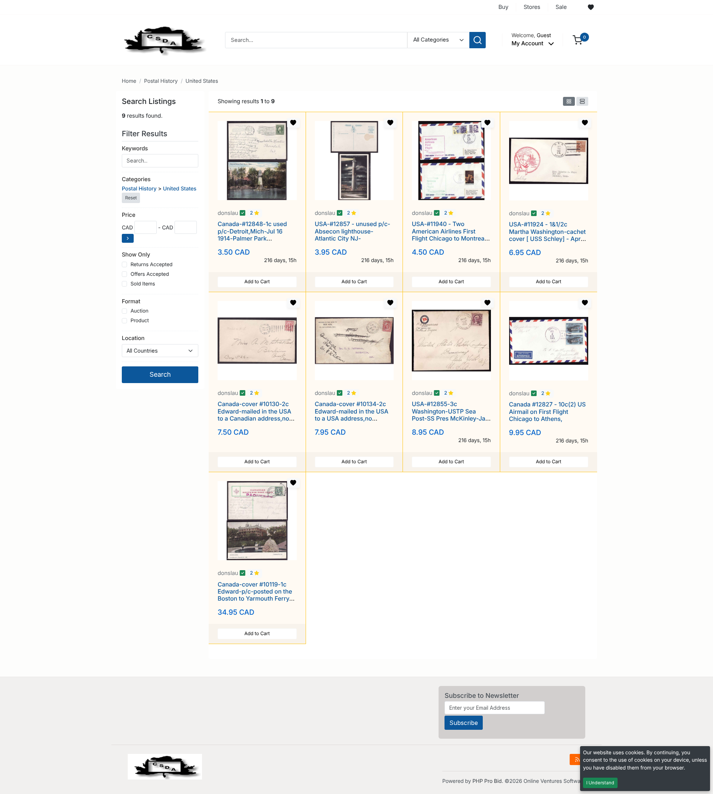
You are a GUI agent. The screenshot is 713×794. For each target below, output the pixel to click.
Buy (503, 6)
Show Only (136, 254)
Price (128, 214)
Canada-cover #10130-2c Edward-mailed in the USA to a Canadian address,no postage (254, 414)
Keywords (135, 148)
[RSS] (577, 759)
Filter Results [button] (145, 133)
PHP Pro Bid (487, 781)
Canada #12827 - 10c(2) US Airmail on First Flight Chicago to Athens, (547, 411)
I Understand (600, 782)
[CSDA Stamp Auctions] (162, 39)
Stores (532, 6)
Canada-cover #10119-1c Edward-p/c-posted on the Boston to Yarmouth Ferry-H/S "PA (255, 595)
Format (131, 301)
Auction (139, 311)
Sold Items (142, 284)
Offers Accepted (149, 274)
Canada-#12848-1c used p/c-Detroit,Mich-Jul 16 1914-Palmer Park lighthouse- (252, 234)
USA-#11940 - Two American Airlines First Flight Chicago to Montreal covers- (449, 234)
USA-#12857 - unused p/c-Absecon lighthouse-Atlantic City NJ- (352, 231)
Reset (131, 197)
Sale (561, 6)
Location (133, 338)
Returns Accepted (151, 265)
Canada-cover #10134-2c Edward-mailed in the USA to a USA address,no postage (351, 414)
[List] (582, 101)
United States (202, 81)
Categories (136, 179)
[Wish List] (591, 7)
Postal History (161, 81)
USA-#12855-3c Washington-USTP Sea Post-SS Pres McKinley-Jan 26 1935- (450, 414)
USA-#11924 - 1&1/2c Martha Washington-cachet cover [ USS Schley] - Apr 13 (547, 234)
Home (129, 81)
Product (139, 321)
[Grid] (569, 101)
